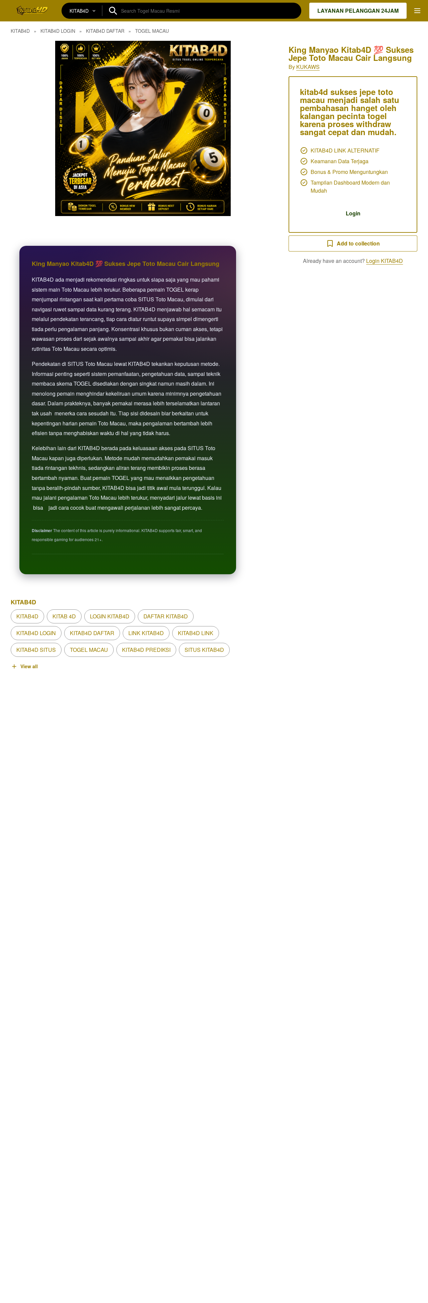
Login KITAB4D (384, 261)
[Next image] (261, 128)
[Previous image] (25, 128)
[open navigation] (417, 11)
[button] (143, 128)
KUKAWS (308, 67)
